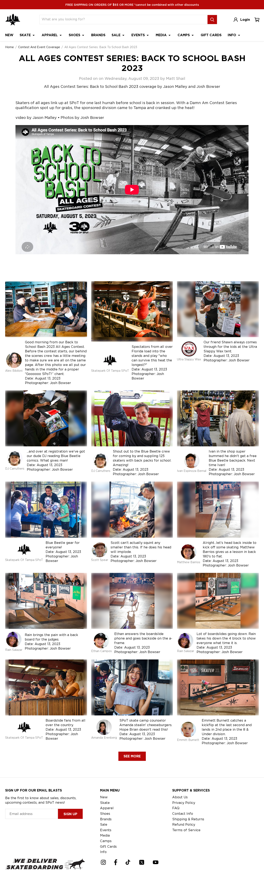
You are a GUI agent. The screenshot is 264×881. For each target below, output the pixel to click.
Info (232, 35)
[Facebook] (115, 862)
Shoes (75, 35)
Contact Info (182, 814)
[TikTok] (128, 862)
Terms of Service (186, 830)
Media (162, 35)
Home (9, 47)
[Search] (212, 19)
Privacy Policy (183, 803)
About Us (180, 797)
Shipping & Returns (188, 819)
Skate (26, 35)
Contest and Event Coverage (39, 47)
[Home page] (13, 19)
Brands (98, 35)
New (9, 35)
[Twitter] (142, 862)
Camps (184, 35)
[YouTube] (155, 862)
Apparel (50, 35)
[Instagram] (103, 862)
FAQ (175, 808)
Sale (116, 35)
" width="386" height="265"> (114, 339)
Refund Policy (183, 824)
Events (138, 35)
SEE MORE (132, 756)
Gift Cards (211, 35)
